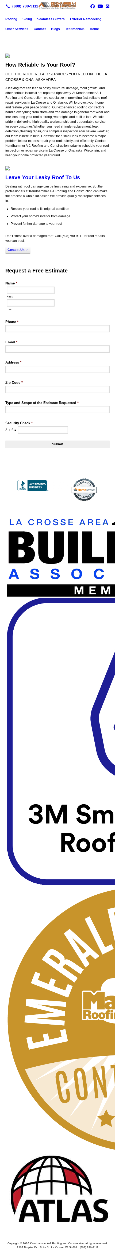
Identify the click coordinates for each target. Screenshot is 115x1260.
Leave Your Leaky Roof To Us (42, 177)
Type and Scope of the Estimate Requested (42, 403)
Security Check (19, 423)
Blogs (55, 29)
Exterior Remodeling (85, 19)
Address (13, 362)
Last (10, 309)
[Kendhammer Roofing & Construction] (57, 5)
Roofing (11, 19)
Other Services (16, 29)
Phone (11, 322)
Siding (27, 19)
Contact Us (16, 250)
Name (11, 283)
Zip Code (14, 382)
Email (11, 342)
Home (94, 29)
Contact (40, 29)
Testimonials (75, 29)
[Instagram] (107, 6)
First (10, 296)
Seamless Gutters (51, 19)
